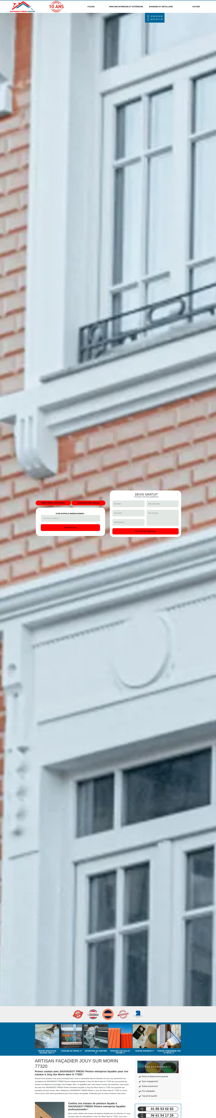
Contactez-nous (89, 503)
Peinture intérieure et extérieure (126, 7)
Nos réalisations (53, 503)
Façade (91, 7)
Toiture (196, 7)
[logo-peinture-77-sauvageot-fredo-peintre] (22, 6)
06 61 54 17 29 (157, 19)
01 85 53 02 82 (157, 16)
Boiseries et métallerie (161, 7)
